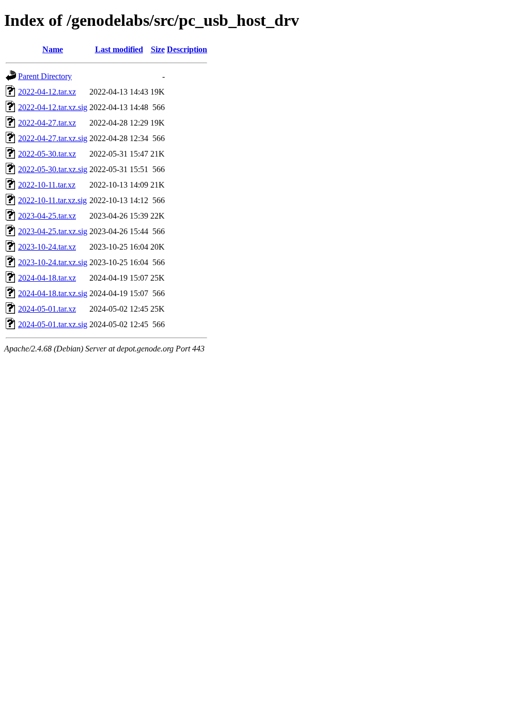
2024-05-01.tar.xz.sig (52, 324)
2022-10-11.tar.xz (46, 184)
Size (158, 49)
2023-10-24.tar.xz (47, 246)
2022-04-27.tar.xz (47, 122)
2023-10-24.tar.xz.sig (52, 262)
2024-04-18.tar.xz (47, 277)
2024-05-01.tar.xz (47, 308)
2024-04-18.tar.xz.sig (52, 293)
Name (52, 49)
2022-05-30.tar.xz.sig (52, 169)
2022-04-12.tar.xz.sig (52, 107)
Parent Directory (45, 76)
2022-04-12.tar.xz (47, 91)
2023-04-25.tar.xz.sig (52, 231)
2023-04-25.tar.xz (47, 215)
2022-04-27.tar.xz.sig (52, 138)
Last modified (119, 49)
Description (187, 49)
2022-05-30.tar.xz (47, 153)
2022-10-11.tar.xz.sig (52, 200)
